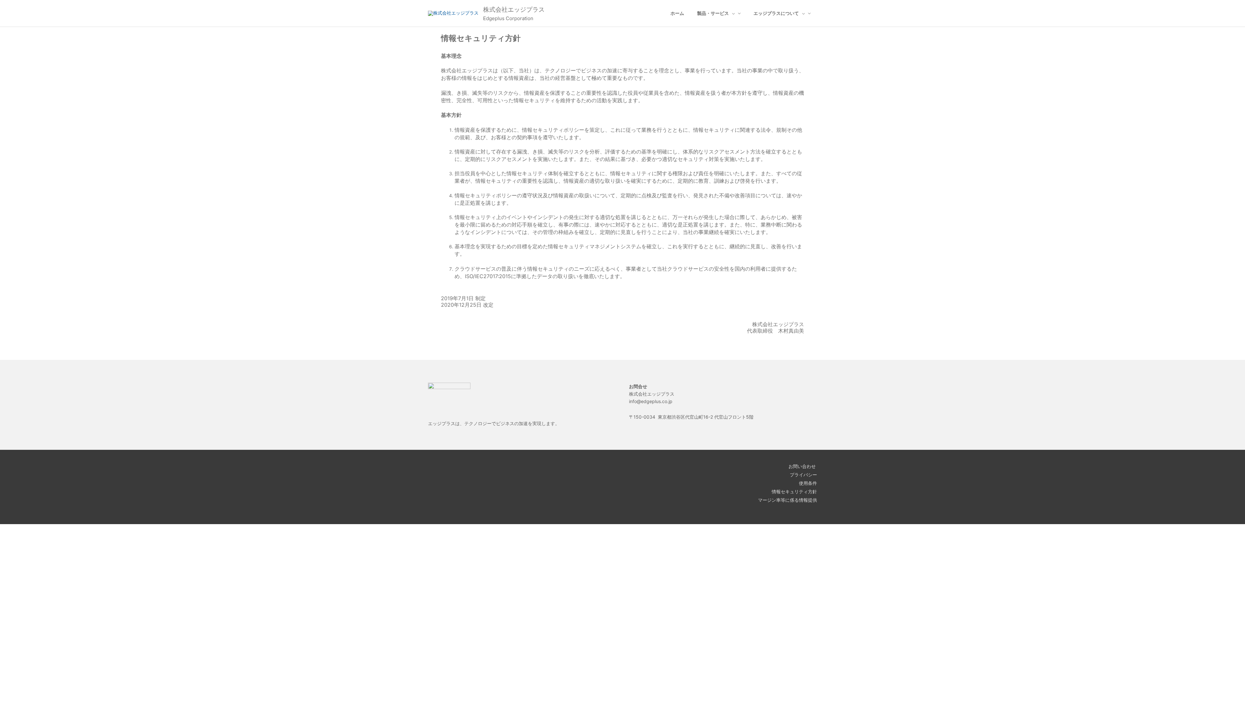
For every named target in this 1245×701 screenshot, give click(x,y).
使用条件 (808, 483)
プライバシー (803, 474)
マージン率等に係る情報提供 (787, 500)
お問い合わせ (802, 466)
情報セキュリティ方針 (794, 491)
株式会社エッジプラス (514, 9)
